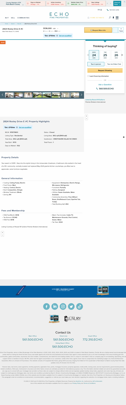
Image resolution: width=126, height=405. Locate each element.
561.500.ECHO (32, 339)
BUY (7, 18)
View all (117, 3)
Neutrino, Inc (80, 381)
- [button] (86, 118)
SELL (13, 18)
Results (19, 23)
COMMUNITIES (23, 18)
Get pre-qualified (65, 35)
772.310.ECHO (92, 339)
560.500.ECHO (106, 88)
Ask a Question (105, 84)
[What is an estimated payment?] (57, 35)
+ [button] (86, 116)
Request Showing (105, 70)
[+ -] (105, 126)
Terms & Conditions (90, 383)
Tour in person (96, 64)
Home (6, 23)
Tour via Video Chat (114, 64)
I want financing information (99, 76)
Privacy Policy (76, 383)
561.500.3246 (114, 10)
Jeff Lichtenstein (97, 381)
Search (13, 23)
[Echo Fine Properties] (60, 14)
